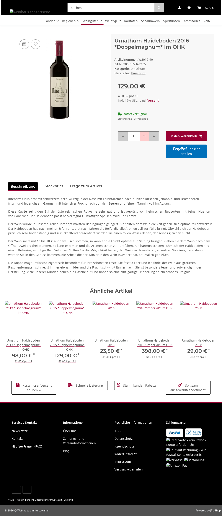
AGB (117, 431)
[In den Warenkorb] (11, 31)
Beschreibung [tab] (23, 186)
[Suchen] (159, 7)
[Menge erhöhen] (154, 136)
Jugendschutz (124, 446)
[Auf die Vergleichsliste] (24, 44)
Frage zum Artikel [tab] (86, 186)
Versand (153, 100)
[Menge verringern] (123, 136)
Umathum (138, 69)
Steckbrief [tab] (54, 186)
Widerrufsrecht (125, 454)
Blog (66, 451)
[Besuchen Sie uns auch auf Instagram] (27, 490)
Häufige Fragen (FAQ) (27, 446)
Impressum (122, 461)
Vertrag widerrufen (128, 469)
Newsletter (20, 431)
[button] (179, 7)
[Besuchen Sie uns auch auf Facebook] (16, 490)
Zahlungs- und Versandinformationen (79, 440)
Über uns (70, 431)
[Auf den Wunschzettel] (35, 44)
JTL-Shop (215, 510)
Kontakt (17, 438)
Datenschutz (123, 438)
